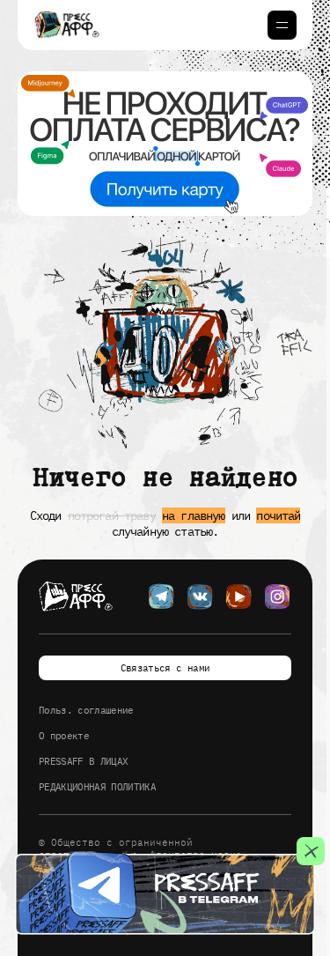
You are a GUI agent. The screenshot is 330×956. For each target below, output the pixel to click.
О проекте (64, 736)
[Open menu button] (282, 25)
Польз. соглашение (86, 710)
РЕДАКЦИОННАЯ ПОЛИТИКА (97, 787)
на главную (193, 515)
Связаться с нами (165, 668)
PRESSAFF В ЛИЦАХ (83, 761)
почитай (278, 515)
